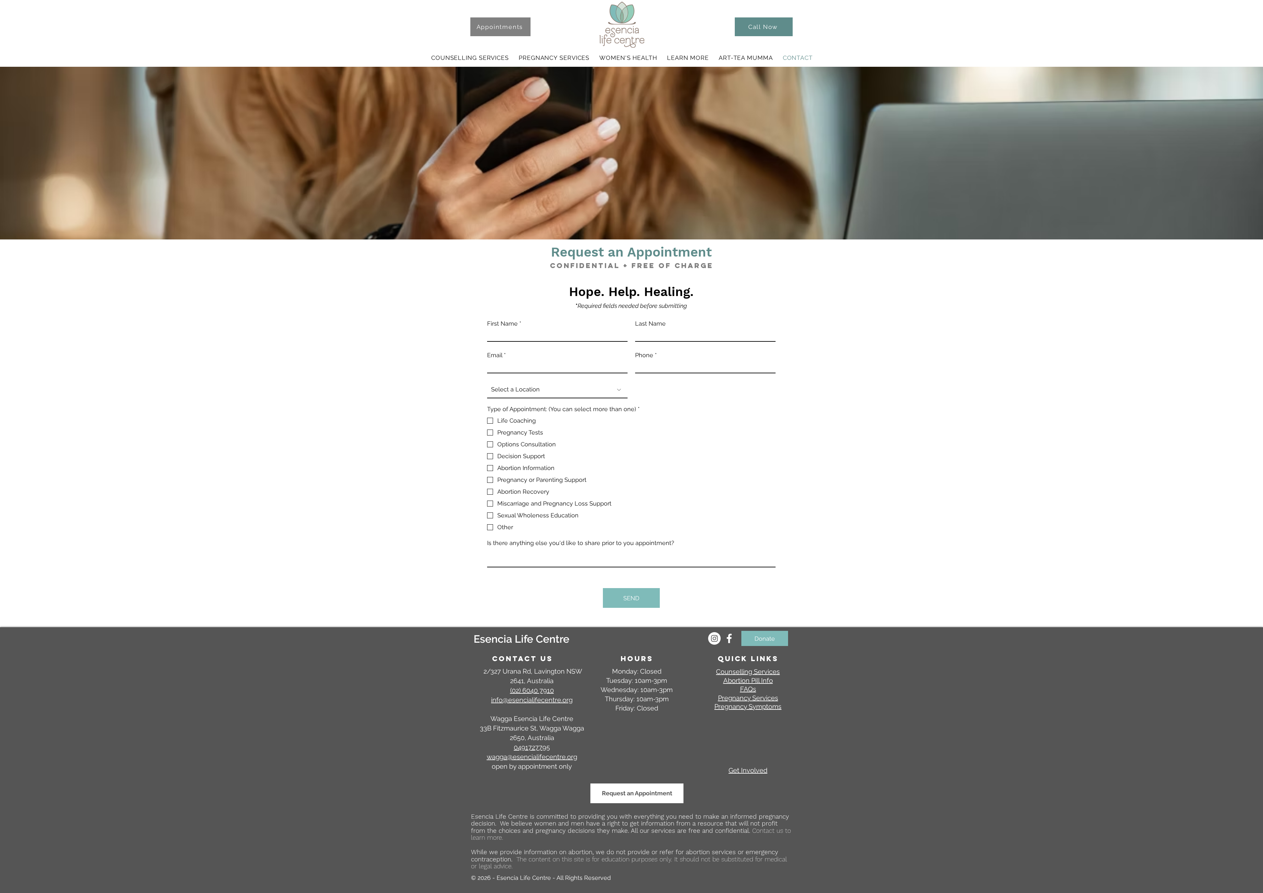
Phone (644, 355)
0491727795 (532, 747)
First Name (502, 324)
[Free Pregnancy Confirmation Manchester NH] (729, 638)
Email (494, 355)
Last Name (650, 324)
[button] (470, 57)
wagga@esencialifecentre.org (532, 757)
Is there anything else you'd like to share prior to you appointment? (580, 543)
